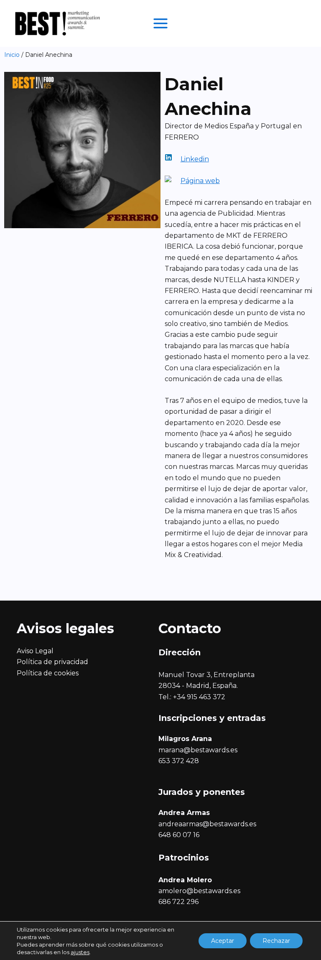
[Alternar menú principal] (160, 23)
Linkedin (195, 159)
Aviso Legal (35, 651)
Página (193, 181)
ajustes (80, 952)
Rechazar (276, 941)
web (212, 181)
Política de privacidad (52, 662)
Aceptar (222, 941)
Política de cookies (48, 673)
